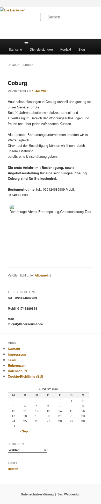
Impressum (17, 354)
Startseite (15, 49)
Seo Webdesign (68, 494)
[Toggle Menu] (26, 43)
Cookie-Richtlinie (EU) (25, 376)
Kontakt (65, 49)
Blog (81, 49)
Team (12, 359)
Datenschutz (17, 370)
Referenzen (17, 365)
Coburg (17, 83)
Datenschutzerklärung (37, 494)
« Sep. (23, 431)
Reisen (13, 468)
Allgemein (42, 275)
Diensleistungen (41, 49)
